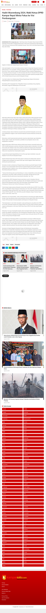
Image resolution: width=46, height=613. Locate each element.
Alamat (3, 586)
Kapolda (25, 467)
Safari (4, 536)
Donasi (4, 441)
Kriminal (4, 480)
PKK (3, 523)
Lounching (5, 490)
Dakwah (4, 438)
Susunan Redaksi (5, 584)
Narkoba (4, 496)
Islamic (4, 461)
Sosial (30, 4)
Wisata (4, 565)
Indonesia (26, 454)
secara (25, 542)
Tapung (25, 552)
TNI (24, 555)
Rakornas (26, 529)
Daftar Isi (3, 593)
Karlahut (25, 470)
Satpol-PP (5, 542)
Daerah (12, 244)
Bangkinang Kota (27, 418)
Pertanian (26, 519)
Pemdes (4, 513)
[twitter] (6, 248)
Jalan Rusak (5, 464)
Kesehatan (26, 474)
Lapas (4, 483)
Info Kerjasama (5, 589)
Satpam (4, 539)
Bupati (25, 431)
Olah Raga (26, 500)
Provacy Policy (5, 596)
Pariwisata (26, 506)
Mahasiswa (26, 490)
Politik (20, 4)
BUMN (4, 431)
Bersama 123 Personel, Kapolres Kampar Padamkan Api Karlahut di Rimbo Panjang (36, 267)
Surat (4, 552)
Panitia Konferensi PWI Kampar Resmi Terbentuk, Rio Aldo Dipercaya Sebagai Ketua (9, 267)
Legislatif (26, 483)
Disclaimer (4, 599)
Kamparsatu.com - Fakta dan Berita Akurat (26, 606)
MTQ (25, 493)
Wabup (25, 562)
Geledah (25, 448)
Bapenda (4, 425)
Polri (25, 526)
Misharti (4, 493)
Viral (38, 4)
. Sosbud (4, 412)
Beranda (3, 9)
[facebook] (3, 248)
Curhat (4, 435)
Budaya (41, 4)
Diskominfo (26, 438)
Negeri (4, 500)
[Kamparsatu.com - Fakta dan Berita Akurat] (5, 3)
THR (3, 555)
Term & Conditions (5, 597)
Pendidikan (25, 4)
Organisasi (5, 506)
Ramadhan (5, 532)
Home (2, 4)
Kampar (16, 4)
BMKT (4, 428)
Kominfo (4, 477)
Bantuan (25, 422)
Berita (7, 244)
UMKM (4, 562)
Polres (4, 526)
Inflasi (4, 457)
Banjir (4, 422)
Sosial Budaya (26, 549)
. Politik (25, 409)
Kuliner (25, 480)
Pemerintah (8, 9)
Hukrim (4, 454)
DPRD (4, 444)
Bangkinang (5, 418)
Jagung (25, 461)
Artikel (25, 415)
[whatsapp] (10, 248)
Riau (13, 4)
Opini (25, 503)
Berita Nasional (8, 4)
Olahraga (34, 4)
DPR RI (25, 441)
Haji (25, 451)
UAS (3, 558)
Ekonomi (25, 444)
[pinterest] (13, 248)
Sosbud (25, 545)
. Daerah (4, 409)
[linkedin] (16, 248)
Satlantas (26, 536)
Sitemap (34, 1)
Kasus (4, 474)
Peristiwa (4, 519)
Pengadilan (26, 516)
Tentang (3, 582)
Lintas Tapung (26, 487)
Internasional (26, 457)
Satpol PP (26, 539)
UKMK (25, 558)
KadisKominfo (26, 464)
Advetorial (26, 412)
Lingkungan (5, 487)
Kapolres (4, 470)
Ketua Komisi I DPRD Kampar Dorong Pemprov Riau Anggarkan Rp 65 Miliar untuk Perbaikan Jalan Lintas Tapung (23, 267)
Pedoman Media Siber (6, 591)
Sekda (4, 545)
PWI (3, 529)
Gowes (4, 451)
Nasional (25, 496)
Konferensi (26, 477)
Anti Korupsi (5, 415)
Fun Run (4, 448)
